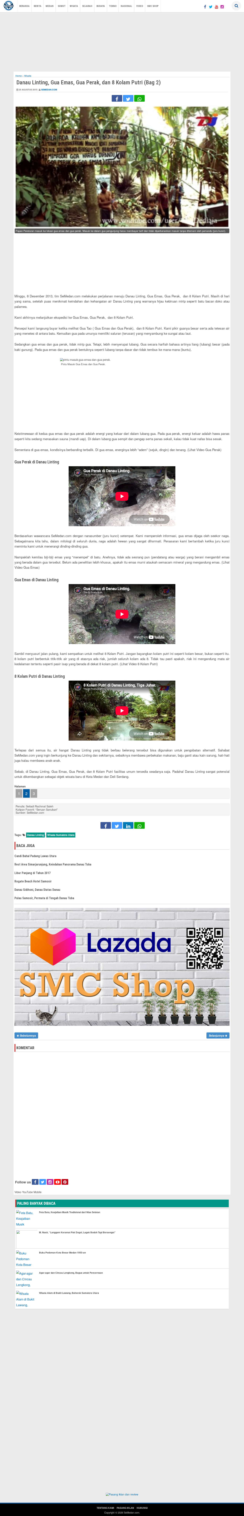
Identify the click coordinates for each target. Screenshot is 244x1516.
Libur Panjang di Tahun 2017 (32, 873)
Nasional (126, 6)
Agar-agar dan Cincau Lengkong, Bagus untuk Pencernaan (71, 1272)
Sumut (62, 6)
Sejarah (87, 6)
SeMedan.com (49, 89)
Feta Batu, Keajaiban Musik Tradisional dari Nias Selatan (69, 1212)
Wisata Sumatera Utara (60, 835)
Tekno (112, 6)
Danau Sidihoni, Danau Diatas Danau (37, 890)
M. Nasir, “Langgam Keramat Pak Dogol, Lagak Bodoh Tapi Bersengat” (77, 1232)
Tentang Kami (105, 1508)
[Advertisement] (122, 41)
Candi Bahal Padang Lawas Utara (35, 856)
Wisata (74, 6)
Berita (37, 6)
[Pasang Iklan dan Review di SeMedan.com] (122, 1495)
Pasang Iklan (125, 1508)
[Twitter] (211, 7)
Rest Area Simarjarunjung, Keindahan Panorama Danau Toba (52, 864)
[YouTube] (216, 7)
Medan (50, 6)
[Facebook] (205, 7)
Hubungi (142, 1508)
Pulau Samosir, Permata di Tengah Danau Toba (44, 898)
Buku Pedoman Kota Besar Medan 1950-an (62, 1252)
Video (139, 6)
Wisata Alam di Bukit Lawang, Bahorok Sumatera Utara (69, 1293)
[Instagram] (222, 7)
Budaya (100, 6)
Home (18, 75)
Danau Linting (35, 835)
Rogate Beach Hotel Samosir (33, 881)
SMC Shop (153, 6)
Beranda (24, 6)
